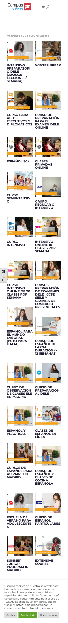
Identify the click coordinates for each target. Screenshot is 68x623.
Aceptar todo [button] (28, 615)
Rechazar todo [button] (48, 615)
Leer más (47, 608)
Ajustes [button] (10, 615)
